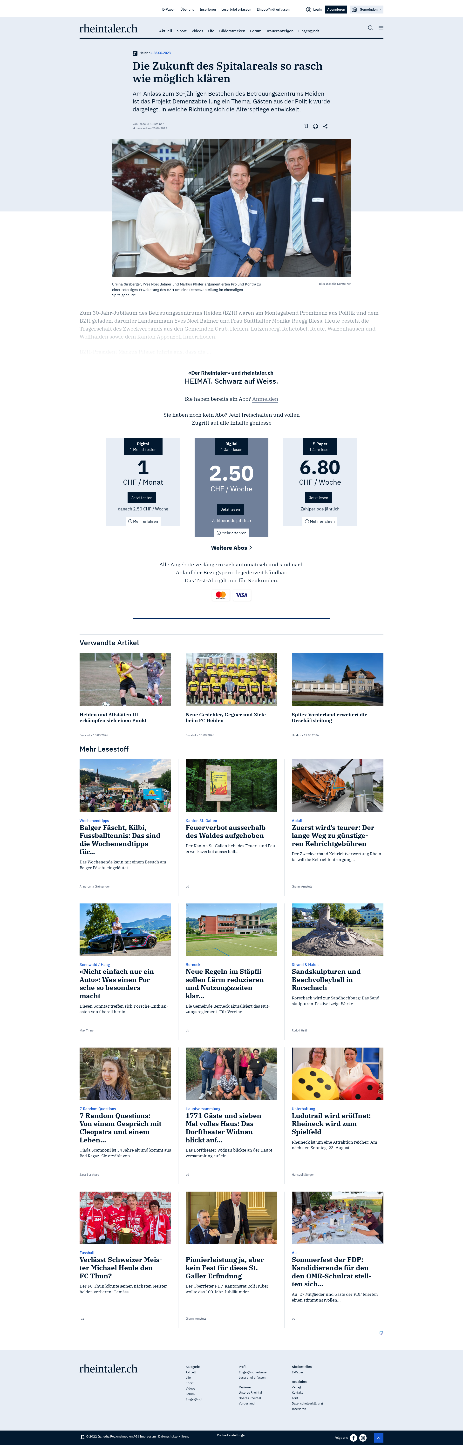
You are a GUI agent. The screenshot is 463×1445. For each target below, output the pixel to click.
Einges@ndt (308, 30)
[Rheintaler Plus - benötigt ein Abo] (135, 53)
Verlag (296, 1387)
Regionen (245, 1387)
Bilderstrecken (232, 30)
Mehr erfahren (145, 521)
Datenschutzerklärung (307, 1403)
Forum (255, 30)
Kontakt (297, 1393)
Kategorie (193, 1367)
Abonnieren (336, 9)
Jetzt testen (141, 497)
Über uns (187, 9)
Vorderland (247, 1403)
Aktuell (165, 30)
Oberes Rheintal (250, 1398)
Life (211, 30)
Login (317, 9)
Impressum (148, 1436)
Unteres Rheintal (250, 1393)
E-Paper (168, 9)
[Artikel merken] (305, 125)
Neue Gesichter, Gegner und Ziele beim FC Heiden (226, 717)
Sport (182, 30)
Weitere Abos (230, 547)
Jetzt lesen (230, 509)
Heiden (144, 53)
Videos (197, 30)
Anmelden (265, 398)
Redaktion (299, 1382)
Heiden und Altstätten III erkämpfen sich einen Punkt (113, 717)
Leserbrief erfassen (236, 9)
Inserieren (208, 9)
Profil (242, 1367)
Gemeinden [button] (368, 9)
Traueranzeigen (279, 30)
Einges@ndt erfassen (273, 9)
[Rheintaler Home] (108, 28)
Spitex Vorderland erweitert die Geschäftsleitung (329, 717)
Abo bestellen (302, 1367)
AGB (295, 1398)
